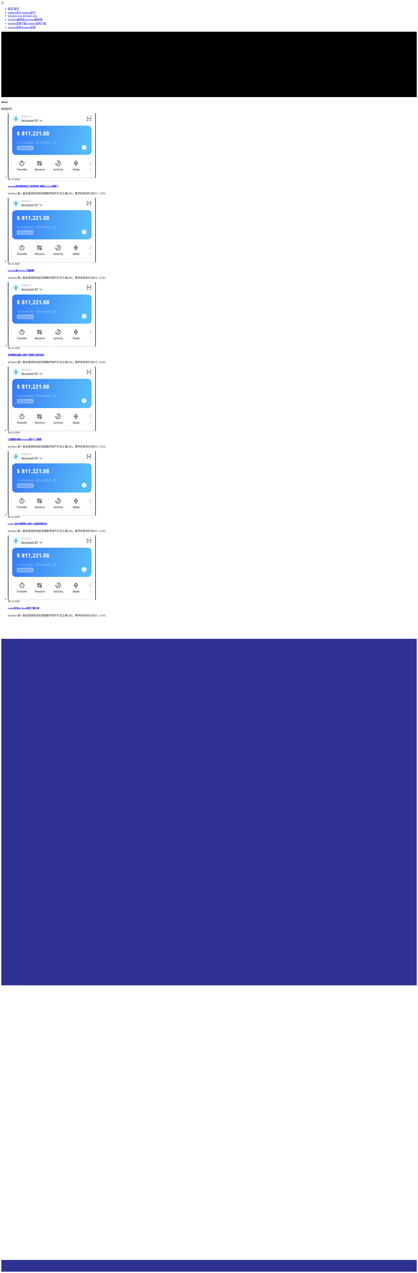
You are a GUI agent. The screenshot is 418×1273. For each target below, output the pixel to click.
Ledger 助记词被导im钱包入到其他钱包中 (27, 524)
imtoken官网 (15, 27)
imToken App (15, 15)
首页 (11, 8)
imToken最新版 (16, 19)
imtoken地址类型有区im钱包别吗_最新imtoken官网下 (33, 186)
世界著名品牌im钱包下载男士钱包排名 (26, 355)
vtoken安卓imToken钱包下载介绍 (23, 608)
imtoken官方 (15, 12)
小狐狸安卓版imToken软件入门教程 (24, 439)
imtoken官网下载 (17, 23)
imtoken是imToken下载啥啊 (21, 270)
